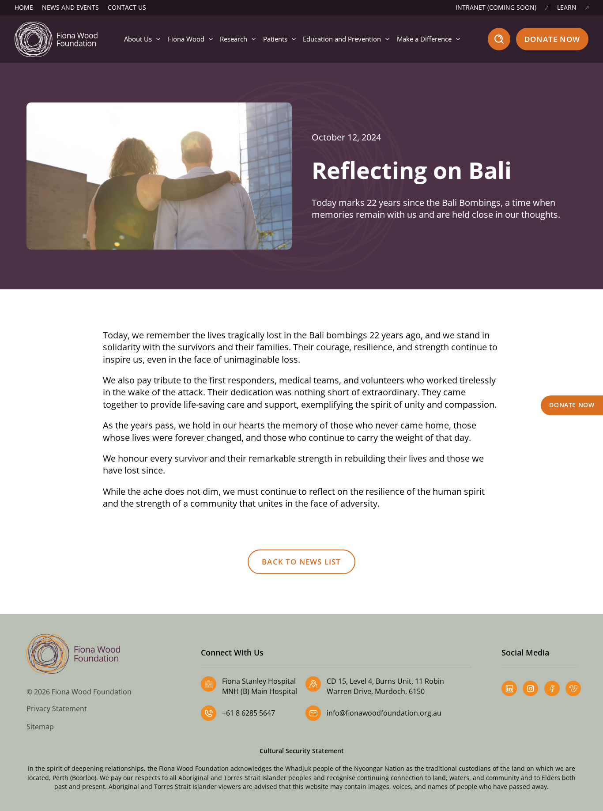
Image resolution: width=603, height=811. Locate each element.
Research (233, 38)
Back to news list (301, 562)
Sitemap (40, 726)
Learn (567, 7)
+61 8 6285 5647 (248, 713)
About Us (138, 38)
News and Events (70, 7)
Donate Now (552, 39)
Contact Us (127, 7)
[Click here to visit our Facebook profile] (552, 688)
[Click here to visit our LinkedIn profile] (509, 688)
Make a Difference (424, 38)
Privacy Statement (56, 708)
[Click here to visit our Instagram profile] (530, 688)
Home (24, 7)
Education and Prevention (342, 38)
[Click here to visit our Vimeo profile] (573, 688)
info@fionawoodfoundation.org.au (384, 713)
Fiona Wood (186, 38)
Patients (275, 38)
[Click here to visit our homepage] (56, 38)
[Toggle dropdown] (158, 39)
